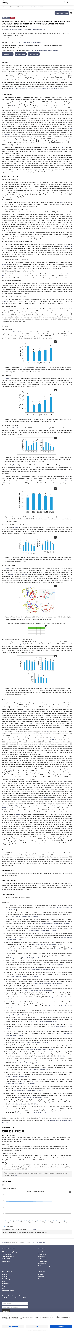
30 (65, 828)
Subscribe (6, 1311)
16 (9, 134)
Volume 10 (20, 7)
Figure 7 (21, 644)
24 (53, 740)
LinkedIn (40, 1274)
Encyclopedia (6, 1286)
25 (70, 746)
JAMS (3, 1288)
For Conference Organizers (46, 1266)
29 (67, 789)
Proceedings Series (8, 1290)
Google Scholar (59, 907)
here (15, 1175)
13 (3, 134)
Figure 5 (15, 527)
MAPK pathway (58, 88)
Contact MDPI (6, 1259)
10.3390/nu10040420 (37, 7)
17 (63, 147)
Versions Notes (33, 54)
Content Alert (41, 1242)
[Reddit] (19, 1132)
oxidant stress (30, 88)
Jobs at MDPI (6, 1261)
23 (33, 723)
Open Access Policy (8, 1256)
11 (3, 128)
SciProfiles (5, 1283)
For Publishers (42, 1261)
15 (7, 134)
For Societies (42, 1263)
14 (5, 134)
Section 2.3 (68, 246)
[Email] (3, 1132)
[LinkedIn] (10, 1132)
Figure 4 (68, 481)
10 (36, 124)
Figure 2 (7, 378)
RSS (33, 1242)
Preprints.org (6, 1279)
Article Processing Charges (10, 1252)
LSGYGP (12, 88)
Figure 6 (7, 568)
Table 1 (10, 574)
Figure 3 (15, 428)
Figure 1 (16, 332)
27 (64, 764)
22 (7, 287)
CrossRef (69, 907)
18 (15, 165)
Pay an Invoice (6, 1254)
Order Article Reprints (62, 13)
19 (62, 202)
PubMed (13, 910)
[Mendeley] (23, 1132)
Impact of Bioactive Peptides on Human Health (42, 50)
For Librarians (42, 1259)
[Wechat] (16, 1132)
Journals (5, 7)
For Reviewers (42, 1254)
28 (65, 789)
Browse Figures (21, 54)
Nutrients (12, 7)
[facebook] (13, 1132)
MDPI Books (5, 1276)
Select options (7, 1303)
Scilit (8, 910)
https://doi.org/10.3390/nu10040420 (30, 42)
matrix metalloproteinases (44, 88)
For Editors (41, 1256)
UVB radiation (20, 88)
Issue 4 (27, 7)
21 (70, 244)
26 (20, 760)
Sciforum (4, 1274)
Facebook (41, 1276)
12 (71, 128)
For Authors (41, 1252)
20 (33, 232)
